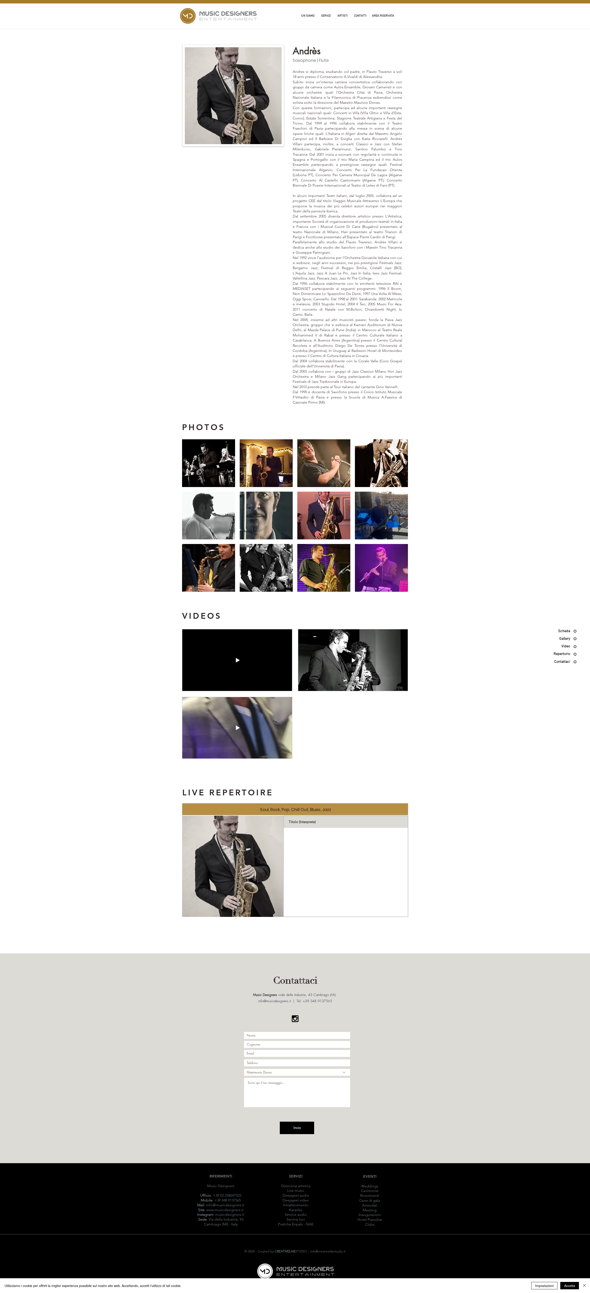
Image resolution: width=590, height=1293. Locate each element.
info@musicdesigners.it (225, 1205)
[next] (399, 518)
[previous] (190, 518)
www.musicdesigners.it (224, 1210)
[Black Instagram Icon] (295, 1018)
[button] (208, 463)
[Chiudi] (584, 1285)
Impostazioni (544, 1285)
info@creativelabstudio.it (327, 1251)
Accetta (569, 1285)
